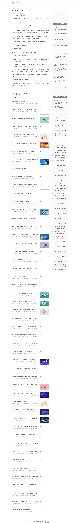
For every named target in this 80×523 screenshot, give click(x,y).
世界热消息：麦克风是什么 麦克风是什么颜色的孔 (61, 165)
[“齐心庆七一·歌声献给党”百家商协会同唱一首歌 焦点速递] (60, 94)
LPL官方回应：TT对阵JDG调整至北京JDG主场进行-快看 (61, 155)
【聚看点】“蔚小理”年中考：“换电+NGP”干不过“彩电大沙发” (25, 343)
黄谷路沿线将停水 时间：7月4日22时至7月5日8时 (61, 175)
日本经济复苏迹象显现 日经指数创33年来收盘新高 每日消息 (61, 228)
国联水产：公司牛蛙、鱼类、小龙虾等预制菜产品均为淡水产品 (61, 256)
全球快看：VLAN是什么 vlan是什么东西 (21, 401)
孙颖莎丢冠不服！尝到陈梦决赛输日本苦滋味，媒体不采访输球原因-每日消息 (61, 226)
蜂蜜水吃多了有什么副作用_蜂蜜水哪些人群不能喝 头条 (24, 409)
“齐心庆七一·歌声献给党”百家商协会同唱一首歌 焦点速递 (60, 100)
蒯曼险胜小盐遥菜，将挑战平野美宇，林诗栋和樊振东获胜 (61, 266)
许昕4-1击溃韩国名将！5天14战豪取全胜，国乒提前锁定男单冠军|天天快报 (25, 234)
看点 (51, 3)
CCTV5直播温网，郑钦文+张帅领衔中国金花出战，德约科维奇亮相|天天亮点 (61, 261)
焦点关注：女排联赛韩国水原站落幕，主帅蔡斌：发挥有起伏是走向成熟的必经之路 (25, 301)
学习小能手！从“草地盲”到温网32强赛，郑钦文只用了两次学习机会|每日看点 (25, 443)
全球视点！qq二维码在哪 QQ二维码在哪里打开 (22, 201)
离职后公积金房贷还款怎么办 (60, 190)
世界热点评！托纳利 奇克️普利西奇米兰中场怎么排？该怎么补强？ (25, 426)
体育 (33, 3)
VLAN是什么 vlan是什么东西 (18, 276)
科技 (46, 3)
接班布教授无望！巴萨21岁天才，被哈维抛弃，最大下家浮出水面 (25, 134)
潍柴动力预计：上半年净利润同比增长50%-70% (60, 46)
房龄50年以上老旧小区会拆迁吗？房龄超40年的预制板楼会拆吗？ (60, 107)
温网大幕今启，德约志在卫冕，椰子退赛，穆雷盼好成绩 (61, 264)
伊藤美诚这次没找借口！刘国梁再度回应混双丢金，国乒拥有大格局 (61, 150)
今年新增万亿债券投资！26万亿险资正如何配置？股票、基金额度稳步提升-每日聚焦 (25, 368)
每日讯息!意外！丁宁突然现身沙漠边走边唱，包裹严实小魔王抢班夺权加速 (25, 159)
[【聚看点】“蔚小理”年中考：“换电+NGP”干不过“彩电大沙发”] (60, 21)
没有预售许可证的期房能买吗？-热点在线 (61, 157)
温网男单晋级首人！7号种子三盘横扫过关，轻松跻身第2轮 (25, 451)
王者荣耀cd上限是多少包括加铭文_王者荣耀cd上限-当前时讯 (25, 126)
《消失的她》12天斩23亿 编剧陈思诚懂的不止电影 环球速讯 (25, 351)
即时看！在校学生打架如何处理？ (22, 93)
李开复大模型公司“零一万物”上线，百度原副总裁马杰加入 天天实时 (25, 209)
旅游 (38, 3)
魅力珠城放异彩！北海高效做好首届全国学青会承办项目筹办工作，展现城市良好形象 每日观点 (61, 208)
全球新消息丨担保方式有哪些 (18, 459)
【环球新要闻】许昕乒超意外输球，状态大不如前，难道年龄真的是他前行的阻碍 (25, 251)
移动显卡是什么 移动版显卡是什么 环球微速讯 (22, 176)
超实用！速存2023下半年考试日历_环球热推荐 (61, 203)
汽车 (25, 3)
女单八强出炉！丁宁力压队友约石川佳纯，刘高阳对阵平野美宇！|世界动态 (25, 151)
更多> (66, 53)
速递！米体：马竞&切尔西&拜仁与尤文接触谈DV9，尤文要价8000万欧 (61, 145)
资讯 (27, 3)
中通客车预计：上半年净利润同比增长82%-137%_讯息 (60, 34)
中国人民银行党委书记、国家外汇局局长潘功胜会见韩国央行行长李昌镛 (25, 509)
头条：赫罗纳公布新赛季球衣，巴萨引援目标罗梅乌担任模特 (25, 318)
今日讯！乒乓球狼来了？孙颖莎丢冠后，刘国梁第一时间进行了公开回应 (61, 185)
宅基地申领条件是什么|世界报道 (60, 236)
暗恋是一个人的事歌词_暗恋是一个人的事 (60, 81)
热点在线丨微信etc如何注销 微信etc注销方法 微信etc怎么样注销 (25, 493)
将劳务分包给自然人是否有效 (18, 101)
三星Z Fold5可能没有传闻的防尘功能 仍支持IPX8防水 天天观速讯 (25, 501)
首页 (22, 3)
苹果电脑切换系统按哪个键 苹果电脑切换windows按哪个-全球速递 (61, 195)
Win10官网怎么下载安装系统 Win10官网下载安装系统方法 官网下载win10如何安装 (61, 238)
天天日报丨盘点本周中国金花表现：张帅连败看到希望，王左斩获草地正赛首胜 (25, 143)
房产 (30, 3)
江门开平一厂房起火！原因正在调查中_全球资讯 (22, 293)
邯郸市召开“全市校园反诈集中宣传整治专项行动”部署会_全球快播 (61, 231)
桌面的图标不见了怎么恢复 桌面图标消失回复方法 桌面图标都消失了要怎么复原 (25, 376)
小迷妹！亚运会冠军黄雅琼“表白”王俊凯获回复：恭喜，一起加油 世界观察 (25, 434)
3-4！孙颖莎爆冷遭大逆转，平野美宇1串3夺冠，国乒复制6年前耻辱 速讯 (61, 223)
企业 (35, 3)
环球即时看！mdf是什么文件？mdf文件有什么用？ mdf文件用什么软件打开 (25, 393)
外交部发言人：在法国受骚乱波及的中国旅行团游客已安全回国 (25, 359)
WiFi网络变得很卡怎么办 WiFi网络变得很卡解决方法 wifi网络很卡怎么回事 (61, 246)
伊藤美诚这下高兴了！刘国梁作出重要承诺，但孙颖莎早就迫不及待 (61, 147)
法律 (19, 8)
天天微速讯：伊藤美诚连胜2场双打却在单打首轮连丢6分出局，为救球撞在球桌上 (61, 152)
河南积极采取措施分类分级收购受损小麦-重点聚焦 (61, 160)
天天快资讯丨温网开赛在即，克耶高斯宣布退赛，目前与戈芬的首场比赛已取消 (61, 221)
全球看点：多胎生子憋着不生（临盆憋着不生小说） (23, 118)
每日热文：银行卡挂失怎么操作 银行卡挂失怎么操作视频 (24, 184)
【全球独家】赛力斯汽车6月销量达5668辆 (60, 43)
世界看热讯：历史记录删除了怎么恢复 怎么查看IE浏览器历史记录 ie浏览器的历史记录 (61, 170)
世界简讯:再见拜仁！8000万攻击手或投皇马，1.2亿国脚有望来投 (61, 218)
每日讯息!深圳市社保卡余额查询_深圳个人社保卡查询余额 (24, 268)
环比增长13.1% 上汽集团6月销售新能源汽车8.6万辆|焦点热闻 (60, 30)
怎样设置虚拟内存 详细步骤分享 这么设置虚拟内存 (61, 198)
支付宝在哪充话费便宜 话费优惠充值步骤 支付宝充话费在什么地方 (25, 384)
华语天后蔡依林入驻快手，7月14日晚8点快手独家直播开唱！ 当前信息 (61, 251)
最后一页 (18, 94)
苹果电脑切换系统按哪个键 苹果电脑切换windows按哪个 (61, 193)
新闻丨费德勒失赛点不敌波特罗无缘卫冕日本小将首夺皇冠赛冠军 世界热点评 (25, 334)
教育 (43, 3)
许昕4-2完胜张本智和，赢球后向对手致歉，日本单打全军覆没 (25, 243)
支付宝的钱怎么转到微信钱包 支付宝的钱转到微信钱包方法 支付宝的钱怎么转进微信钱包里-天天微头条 (25, 476)
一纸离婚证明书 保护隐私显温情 (19, 259)
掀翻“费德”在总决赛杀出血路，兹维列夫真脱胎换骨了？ (24, 326)
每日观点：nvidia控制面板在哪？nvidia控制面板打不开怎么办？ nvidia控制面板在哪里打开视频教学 (25, 284)
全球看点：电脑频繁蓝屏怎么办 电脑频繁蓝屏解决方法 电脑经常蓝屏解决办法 (25, 484)
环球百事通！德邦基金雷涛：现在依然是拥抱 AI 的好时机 (24, 418)
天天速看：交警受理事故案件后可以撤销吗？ (61, 233)
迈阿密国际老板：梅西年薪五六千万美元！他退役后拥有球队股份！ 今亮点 (61, 259)
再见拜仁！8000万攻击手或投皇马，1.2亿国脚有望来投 (61, 180)
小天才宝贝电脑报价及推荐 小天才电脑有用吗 (22, 193)
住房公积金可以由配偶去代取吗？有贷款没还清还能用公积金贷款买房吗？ (60, 110)
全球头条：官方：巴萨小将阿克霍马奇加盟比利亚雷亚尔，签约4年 (25, 309)
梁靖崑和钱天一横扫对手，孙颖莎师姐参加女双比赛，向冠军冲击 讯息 (61, 183)
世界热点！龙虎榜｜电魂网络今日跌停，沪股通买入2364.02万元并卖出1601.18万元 (25, 218)
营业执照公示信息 (44, 521)
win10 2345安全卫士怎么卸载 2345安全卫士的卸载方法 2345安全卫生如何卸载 (61, 241)
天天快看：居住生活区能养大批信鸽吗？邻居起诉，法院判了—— (61, 188)
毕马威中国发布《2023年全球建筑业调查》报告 (22, 468)
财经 (48, 3)
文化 (40, 3)
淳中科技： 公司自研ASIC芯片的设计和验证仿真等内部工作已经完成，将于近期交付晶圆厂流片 (61, 269)
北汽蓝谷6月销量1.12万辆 (59, 39)
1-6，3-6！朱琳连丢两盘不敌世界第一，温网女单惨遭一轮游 (25, 226)
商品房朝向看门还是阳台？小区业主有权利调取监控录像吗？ (60, 103)
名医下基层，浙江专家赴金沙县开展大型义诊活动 (61, 213)
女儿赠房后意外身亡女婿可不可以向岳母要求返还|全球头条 (25, 109)
